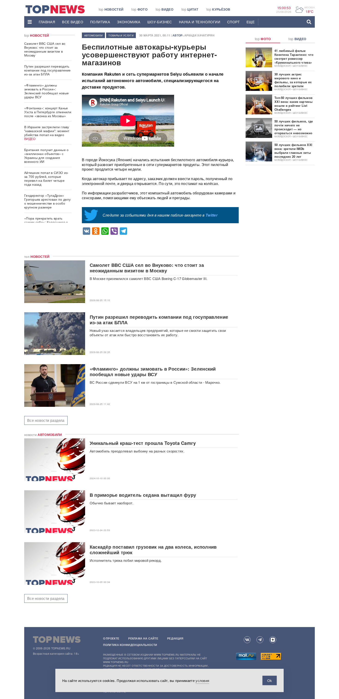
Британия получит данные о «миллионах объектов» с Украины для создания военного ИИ (46, 155)
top (111, 9)
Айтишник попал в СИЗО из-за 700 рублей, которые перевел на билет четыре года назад (46, 178)
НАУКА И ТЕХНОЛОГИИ (199, 21)
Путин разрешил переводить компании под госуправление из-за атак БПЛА (47, 70)
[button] (29, 22)
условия (202, 680)
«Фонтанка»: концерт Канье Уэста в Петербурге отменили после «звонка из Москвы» (47, 112)
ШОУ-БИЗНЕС (159, 21)
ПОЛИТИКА (100, 21)
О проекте (111, 638)
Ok (269, 680)
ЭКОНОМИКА (128, 21)
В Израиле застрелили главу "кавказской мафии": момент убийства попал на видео (46, 133)
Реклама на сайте (143, 638)
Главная (47, 21)
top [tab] (263, 38)
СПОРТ (233, 21)
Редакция (175, 638)
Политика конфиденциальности (130, 645)
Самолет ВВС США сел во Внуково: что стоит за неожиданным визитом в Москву (44, 49)
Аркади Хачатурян (199, 35)
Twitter (211, 215)
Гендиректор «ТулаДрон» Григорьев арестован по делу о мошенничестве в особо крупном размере (47, 201)
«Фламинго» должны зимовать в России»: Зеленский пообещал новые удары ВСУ (46, 91)
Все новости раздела (46, 420)
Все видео (72, 21)
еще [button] (251, 21)
